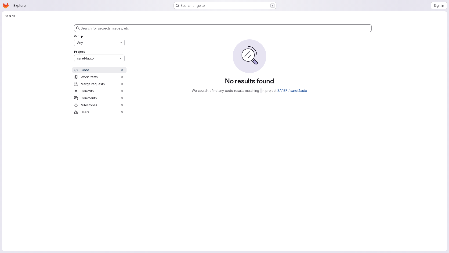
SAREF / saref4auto (292, 91)
